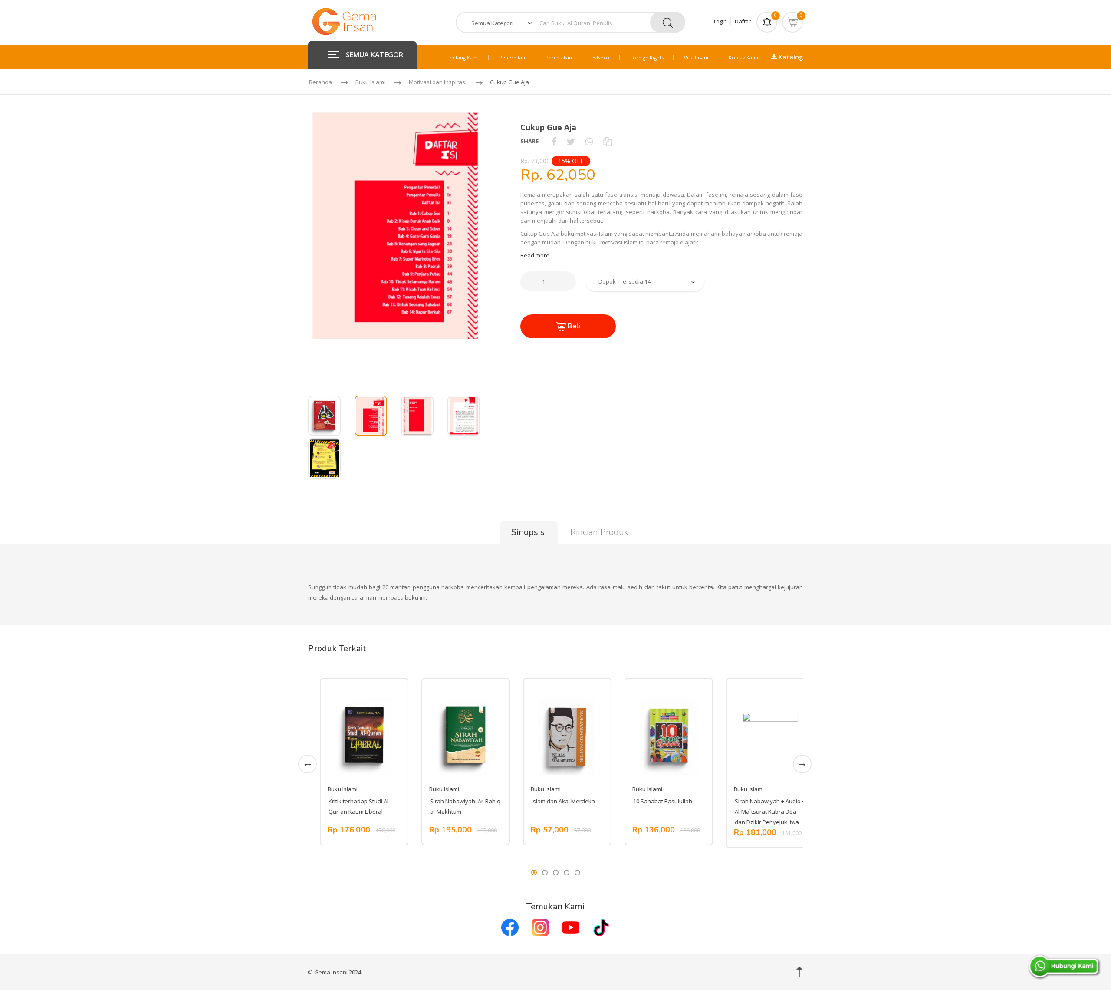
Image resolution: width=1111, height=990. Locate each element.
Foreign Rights (647, 57)
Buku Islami (370, 82)
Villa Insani (696, 57)
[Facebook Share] (553, 141)
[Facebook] (510, 926)
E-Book (601, 57)
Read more (534, 255)
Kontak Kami (743, 57)
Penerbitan (512, 57)
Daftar (742, 21)
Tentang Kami (463, 57)
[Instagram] (540, 926)
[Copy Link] (607, 141)
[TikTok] (601, 926)
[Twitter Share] (570, 141)
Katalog (790, 57)
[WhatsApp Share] (589, 141)
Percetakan (559, 57)
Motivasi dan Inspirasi (438, 82)
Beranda (320, 82)
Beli (573, 326)
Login (720, 21)
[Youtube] (570, 926)
